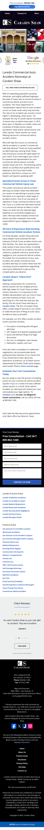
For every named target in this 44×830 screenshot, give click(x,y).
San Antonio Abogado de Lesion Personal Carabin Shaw (22, 718)
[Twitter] (19, 726)
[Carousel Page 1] (15, 638)
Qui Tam (6, 578)
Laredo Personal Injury (12, 514)
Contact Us (21, 13)
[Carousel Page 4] (25, 638)
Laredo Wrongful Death (12, 517)
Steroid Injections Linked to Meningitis (18, 585)
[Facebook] (13, 726)
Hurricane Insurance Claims (14, 571)
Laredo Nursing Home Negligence (16, 511)
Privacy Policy (22, 763)
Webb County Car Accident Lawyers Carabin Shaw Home (22, 22)
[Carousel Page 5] (28, 638)
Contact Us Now (22, 482)
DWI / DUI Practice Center (13, 565)
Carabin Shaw (9, 306)
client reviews (26, 366)
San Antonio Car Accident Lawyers (16, 529)
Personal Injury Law (11, 542)
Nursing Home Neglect (12, 548)
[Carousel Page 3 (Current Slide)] (22, 638)
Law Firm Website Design (22, 824)
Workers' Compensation (12, 555)
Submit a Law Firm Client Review (22, 653)
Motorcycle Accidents (11, 532)
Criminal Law (8, 562)
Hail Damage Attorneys (12, 568)
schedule (7, 394)
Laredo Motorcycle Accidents (14, 507)
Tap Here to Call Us (22, 7)
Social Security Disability (13, 581)
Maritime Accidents (10, 575)
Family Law (7, 558)
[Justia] (24, 726)
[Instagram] (30, 726)
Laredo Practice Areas (13, 493)
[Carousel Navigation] (22, 638)
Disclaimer (22, 759)
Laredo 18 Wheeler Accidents (14, 497)
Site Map (22, 767)
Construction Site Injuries (13, 552)
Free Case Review (11, 432)
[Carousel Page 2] (18, 638)
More (37, 13)
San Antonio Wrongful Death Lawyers (18, 539)
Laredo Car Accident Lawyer (14, 501)
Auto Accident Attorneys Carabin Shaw (20, 716)
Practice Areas (9, 524)
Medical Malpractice (11, 545)
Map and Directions (22, 688)
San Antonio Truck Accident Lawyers (17, 535)
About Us (22, 752)
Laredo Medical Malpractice (14, 504)
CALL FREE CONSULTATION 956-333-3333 (20, 88)
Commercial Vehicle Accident (14, 591)
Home (7, 13)
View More (22, 646)
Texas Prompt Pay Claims (13, 588)
